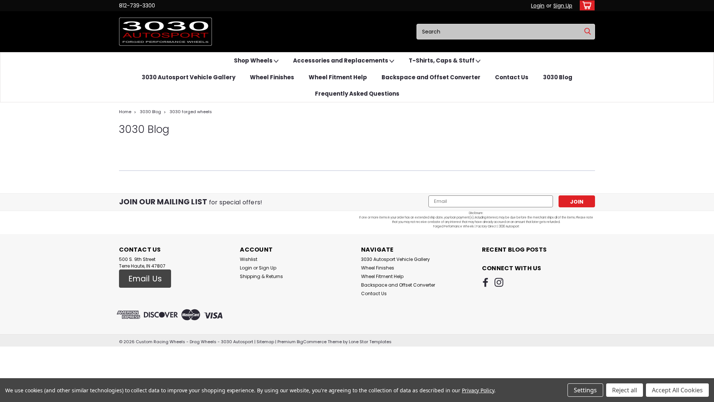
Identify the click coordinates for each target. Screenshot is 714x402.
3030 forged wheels (191, 112)
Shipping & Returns (261, 276)
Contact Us (511, 77)
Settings (585, 390)
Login (537, 5)
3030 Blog (557, 77)
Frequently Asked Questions (357, 94)
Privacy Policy (478, 390)
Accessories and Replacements (341, 60)
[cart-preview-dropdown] (585, 5)
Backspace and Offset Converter (431, 77)
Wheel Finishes (272, 77)
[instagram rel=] (499, 282)
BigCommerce (312, 342)
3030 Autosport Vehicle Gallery (188, 77)
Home (125, 112)
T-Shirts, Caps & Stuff (442, 60)
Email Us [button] (145, 278)
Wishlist (248, 259)
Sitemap (265, 342)
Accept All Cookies (677, 390)
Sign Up (562, 5)
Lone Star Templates (370, 342)
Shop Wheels (254, 60)
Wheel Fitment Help (338, 77)
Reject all (624, 390)
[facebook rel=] (485, 282)
